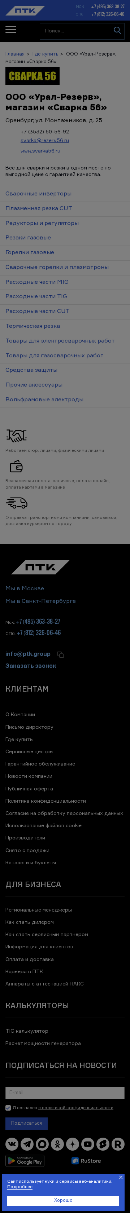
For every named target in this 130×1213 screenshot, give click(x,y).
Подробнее (19, 1187)
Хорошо (63, 1200)
